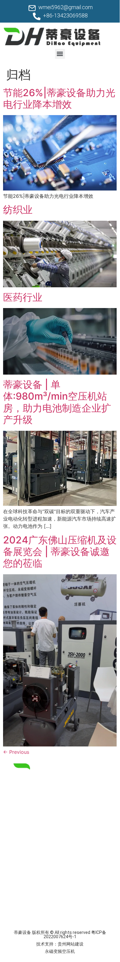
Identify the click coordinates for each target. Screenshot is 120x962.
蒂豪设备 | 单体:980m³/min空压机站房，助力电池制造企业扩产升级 (57, 402)
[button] (60, 54)
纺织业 (18, 210)
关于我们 (16, 880)
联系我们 (16, 893)
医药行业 (22, 297)
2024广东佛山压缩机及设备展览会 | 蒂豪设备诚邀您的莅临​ (60, 551)
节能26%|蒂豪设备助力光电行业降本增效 (59, 98)
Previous (16, 752)
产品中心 (16, 866)
